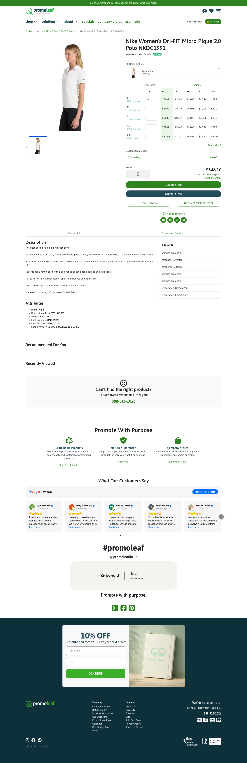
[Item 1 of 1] (73, 145)
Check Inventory (212, 177)
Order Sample (148, 203)
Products (29, 31)
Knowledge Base (101, 727)
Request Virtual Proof (198, 203)
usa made (132, 21)
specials (88, 21)
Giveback (131, 713)
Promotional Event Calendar (102, 722)
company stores (110, 21)
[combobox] (173, 73)
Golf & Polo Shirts (68, 31)
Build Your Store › (178, 461)
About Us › (124, 461)
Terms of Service (135, 727)
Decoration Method (136, 150)
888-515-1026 (195, 21)
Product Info (74, 233)
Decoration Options (172, 233)
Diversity (130, 709)
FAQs (95, 730)
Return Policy (99, 709)
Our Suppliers (99, 716)
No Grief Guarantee (123, 447)
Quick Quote (173, 194)
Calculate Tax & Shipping (207, 174)
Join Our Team (133, 720)
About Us (131, 706)
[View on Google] (32, 507)
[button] (25, 516)
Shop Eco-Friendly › (70, 465)
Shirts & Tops (52, 31)
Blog (128, 716)
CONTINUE (96, 673)
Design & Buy (174, 184)
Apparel (39, 31)
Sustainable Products (69, 447)
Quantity (130, 167)
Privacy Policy (133, 723)
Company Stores (177, 447)
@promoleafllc (122, 557)
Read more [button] (34, 527)
